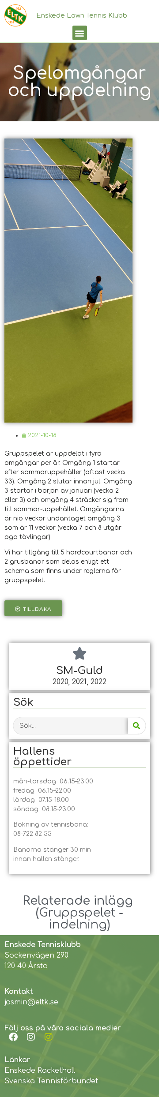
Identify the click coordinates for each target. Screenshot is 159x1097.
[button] (79, 33)
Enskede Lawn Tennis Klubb (81, 15)
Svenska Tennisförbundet (51, 1081)
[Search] (136, 726)
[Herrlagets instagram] (48, 1037)
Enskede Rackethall (39, 1071)
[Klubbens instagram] (31, 1037)
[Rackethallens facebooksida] (13, 1037)
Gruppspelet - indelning (81, 918)
